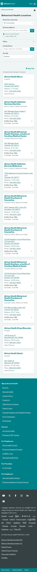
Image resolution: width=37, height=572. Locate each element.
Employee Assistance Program (12, 449)
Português (32, 523)
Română (5, 526)
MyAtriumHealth (17, 570)
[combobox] (18, 23)
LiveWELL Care (7, 454)
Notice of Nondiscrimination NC (11, 540)
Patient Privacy (7, 408)
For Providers (6, 468)
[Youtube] (4, 496)
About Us (5, 388)
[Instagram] (22, 496)
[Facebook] (16, 496)
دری (34, 516)
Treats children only (10, 36)
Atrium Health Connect (9, 445)
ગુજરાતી (12, 519)
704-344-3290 (15, 118)
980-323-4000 (15, 368)
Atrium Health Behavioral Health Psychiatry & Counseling (15, 198)
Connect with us (7, 396)
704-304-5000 (15, 91)
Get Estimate (6, 421)
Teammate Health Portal (10, 458)
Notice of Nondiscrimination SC (11, 543)
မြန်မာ (17, 516)
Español (4, 516)
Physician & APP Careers (10, 435)
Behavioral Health (7, 9)
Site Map (4, 558)
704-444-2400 (15, 150)
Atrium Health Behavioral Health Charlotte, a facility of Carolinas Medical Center (17, 134)
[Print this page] (35, 10)
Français (5, 519)
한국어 (8, 523)
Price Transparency (8, 417)
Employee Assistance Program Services (15, 482)
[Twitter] (10, 496)
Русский (14, 526)
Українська (5, 529)
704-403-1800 (15, 315)
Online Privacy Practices (10, 404)
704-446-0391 (15, 182)
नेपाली (24, 523)
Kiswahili (22, 526)
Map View (31, 68)
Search (27, 570)
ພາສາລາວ (17, 523)
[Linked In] (28, 496)
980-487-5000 (15, 343)
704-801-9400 (15, 283)
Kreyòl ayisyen (21, 519)
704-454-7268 (15, 214)
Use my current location (12, 34)
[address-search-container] (32, 30)
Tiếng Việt (17, 529)
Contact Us (6, 400)
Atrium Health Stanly (13, 353)
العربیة (11, 516)
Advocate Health (7, 392)
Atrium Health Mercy (13, 77)
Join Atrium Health (8, 431)
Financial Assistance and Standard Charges (16, 413)
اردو (11, 529)
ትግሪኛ (30, 526)
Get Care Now (5, 570)
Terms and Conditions (8, 554)
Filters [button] (5, 41)
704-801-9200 (15, 249)
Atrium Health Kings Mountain (17, 328)
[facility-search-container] (32, 49)
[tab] (18, 41)
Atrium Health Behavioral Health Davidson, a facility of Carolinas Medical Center (17, 264)
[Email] (4, 502)
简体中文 (26, 516)
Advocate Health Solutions (11, 478)
